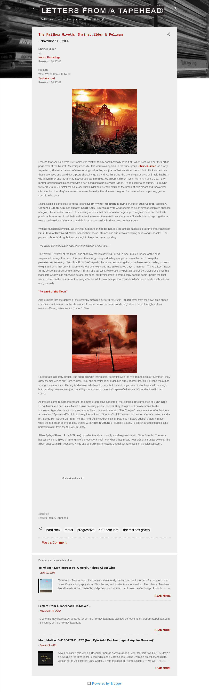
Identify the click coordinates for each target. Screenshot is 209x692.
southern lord (109, 530)
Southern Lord (46, 78)
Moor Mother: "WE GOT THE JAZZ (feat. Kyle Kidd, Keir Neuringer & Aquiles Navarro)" (96, 640)
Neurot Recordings (49, 57)
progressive (85, 530)
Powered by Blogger (106, 683)
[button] (169, 34)
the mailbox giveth (136, 530)
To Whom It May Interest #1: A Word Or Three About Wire (76, 567)
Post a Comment (54, 542)
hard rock (53, 530)
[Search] (175, 9)
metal (69, 530)
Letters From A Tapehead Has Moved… (64, 606)
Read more (163, 595)
